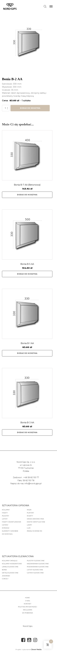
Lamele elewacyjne (10, 567)
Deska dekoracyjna (35, 519)
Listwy (5, 519)
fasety (5, 513)
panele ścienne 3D (34, 531)
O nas (27, 601)
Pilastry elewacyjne (35, 561)
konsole (5, 528)
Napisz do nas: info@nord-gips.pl (25, 483)
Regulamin (27, 610)
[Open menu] (51, 6)
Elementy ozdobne (10, 531)
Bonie (4, 570)
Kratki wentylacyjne (36, 522)
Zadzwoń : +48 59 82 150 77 (26, 477)
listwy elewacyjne (35, 570)
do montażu (7, 534)
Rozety (30, 516)
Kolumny (6, 510)
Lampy (29, 525)
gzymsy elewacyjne (35, 573)
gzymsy (5, 525)
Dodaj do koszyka (30, 108)
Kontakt (27, 604)
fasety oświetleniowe (11, 522)
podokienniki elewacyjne (38, 567)
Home (27, 598)
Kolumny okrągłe (9, 561)
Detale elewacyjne (10, 573)
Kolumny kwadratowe (12, 564)
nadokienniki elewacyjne (38, 564)
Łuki (28, 528)
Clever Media (36, 649)
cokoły (5, 579)
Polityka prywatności (27, 607)
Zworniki (6, 576)
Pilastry (5, 516)
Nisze (29, 510)
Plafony (30, 513)
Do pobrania (27, 613)
